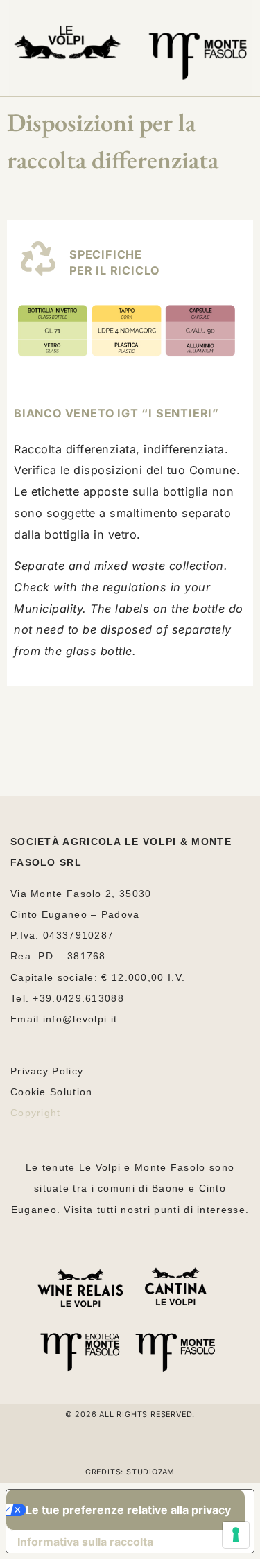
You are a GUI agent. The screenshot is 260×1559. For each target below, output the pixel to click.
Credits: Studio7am (130, 1472)
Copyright (35, 1112)
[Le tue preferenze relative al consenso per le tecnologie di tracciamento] (236, 1535)
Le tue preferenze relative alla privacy (128, 1510)
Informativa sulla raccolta (85, 1542)
